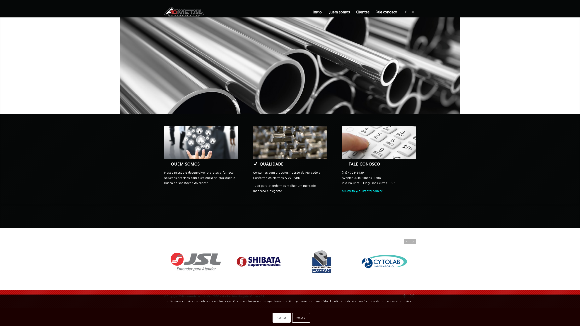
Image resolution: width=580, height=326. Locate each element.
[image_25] (379, 142)
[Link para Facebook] (405, 12)
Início (317, 12)
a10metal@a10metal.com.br (362, 191)
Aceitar (282, 317)
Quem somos (339, 12)
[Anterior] (4, 65)
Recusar (301, 317)
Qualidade (272, 164)
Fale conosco (386, 12)
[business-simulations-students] (201, 142)
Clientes (363, 12)
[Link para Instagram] (412, 12)
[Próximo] (576, 65)
